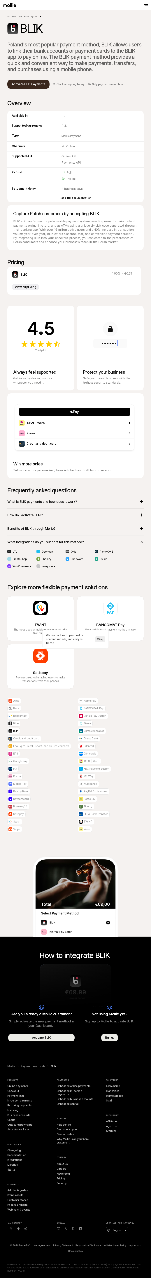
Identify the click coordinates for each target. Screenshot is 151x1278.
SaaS (109, 1100)
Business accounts (18, 1115)
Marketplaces (114, 1095)
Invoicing (12, 1110)
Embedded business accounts (75, 1099)
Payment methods (18, 16)
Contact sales (65, 1134)
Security (62, 1183)
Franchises (112, 1090)
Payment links (15, 1095)
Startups (111, 1130)
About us (62, 1163)
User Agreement (41, 1245)
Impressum (135, 1245)
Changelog (14, 1150)
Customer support (67, 1129)
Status (11, 1169)
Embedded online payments (73, 1085)
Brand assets (15, 1195)
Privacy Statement (63, 1245)
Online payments (17, 1085)
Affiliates (111, 1121)
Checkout (13, 1090)
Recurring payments (19, 1105)
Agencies (111, 1126)
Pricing (61, 1178)
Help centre (64, 1124)
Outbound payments (19, 1124)
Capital (11, 1119)
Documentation (16, 1155)
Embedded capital (67, 1103)
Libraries (12, 1164)
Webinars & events (18, 1209)
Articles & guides (17, 1190)
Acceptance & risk (18, 1129)
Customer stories (17, 1200)
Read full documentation (75, 197)
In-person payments (19, 1100)
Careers (61, 1168)
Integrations (14, 1159)
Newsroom (63, 1173)
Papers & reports (17, 1204)
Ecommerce (113, 1085)
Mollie (11, 1066)
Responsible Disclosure (88, 1245)
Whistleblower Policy (115, 1245)
